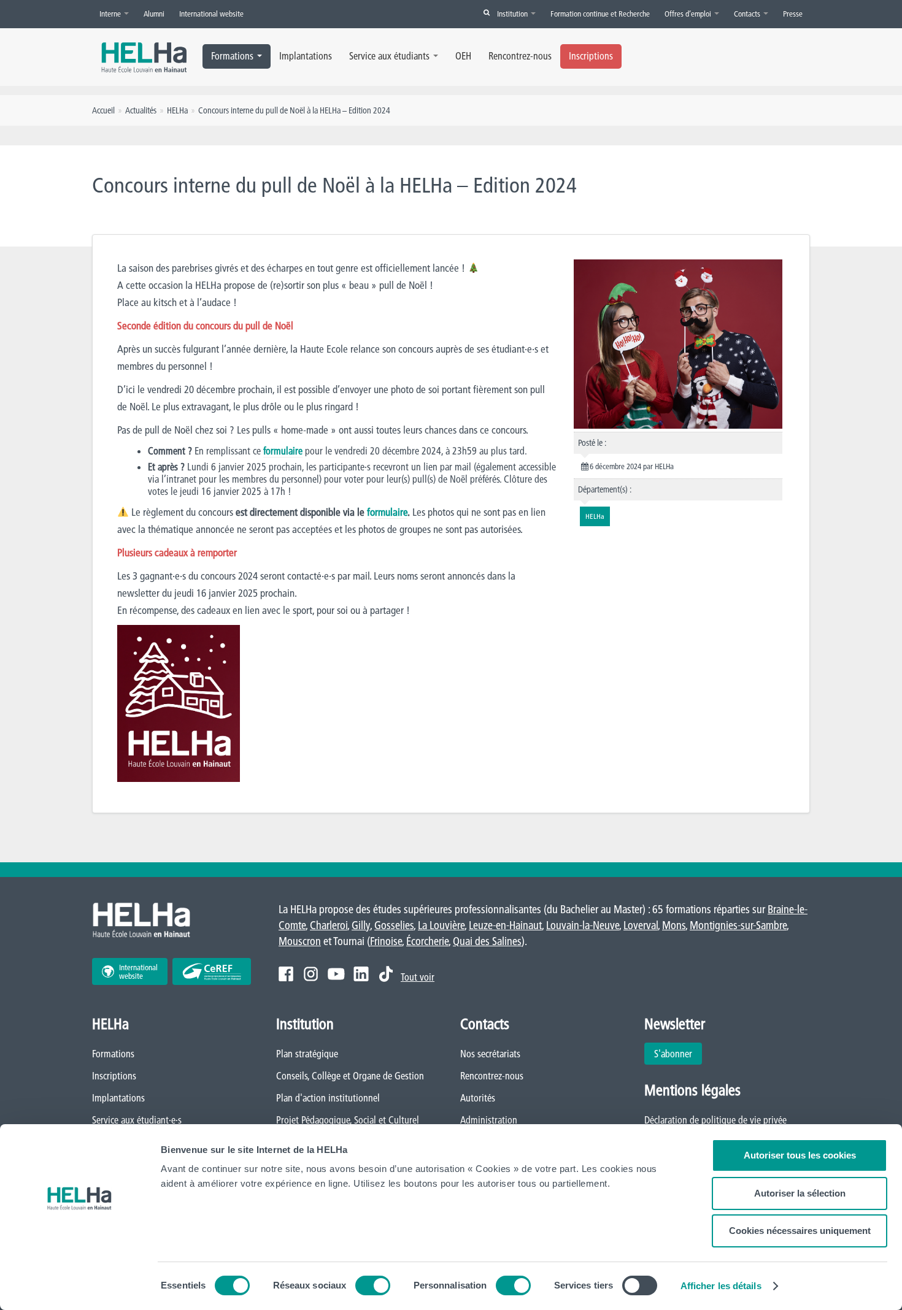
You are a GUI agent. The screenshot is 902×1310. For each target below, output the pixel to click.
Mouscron (300, 941)
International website (211, 13)
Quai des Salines (487, 941)
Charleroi (328, 925)
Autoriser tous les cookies (800, 1155)
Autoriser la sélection (800, 1193)
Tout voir (417, 977)
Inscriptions (591, 56)
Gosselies (394, 925)
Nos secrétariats (490, 1054)
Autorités (477, 1098)
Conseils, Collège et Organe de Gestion (350, 1076)
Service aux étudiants (389, 56)
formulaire (283, 451)
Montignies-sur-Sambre (738, 925)
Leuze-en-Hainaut (505, 925)
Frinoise (386, 941)
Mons (673, 925)
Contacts (748, 13)
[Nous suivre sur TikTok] (386, 974)
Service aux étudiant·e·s (137, 1120)
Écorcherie (427, 941)
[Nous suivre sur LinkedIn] (361, 974)
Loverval (640, 925)
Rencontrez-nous (520, 56)
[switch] (372, 1285)
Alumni (154, 13)
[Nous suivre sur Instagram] (311, 974)
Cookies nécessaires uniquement (800, 1230)
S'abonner (673, 1054)
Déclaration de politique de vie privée (715, 1120)
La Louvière (441, 925)
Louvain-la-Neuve (582, 925)
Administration (488, 1120)
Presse (793, 13)
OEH (463, 56)
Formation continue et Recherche (600, 13)
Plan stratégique (307, 1054)
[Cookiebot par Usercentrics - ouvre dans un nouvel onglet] (79, 1286)
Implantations (305, 56)
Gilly (361, 925)
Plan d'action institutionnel (328, 1098)
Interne (111, 13)
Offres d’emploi (689, 13)
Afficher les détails (720, 1286)
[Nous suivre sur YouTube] (336, 974)
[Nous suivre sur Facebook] (286, 974)
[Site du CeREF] (211, 971)
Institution (513, 13)
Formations (232, 56)
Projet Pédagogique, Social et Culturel (347, 1120)
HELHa (177, 110)
